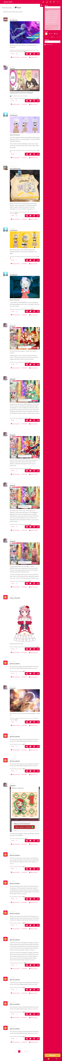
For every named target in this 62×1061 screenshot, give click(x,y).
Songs (48, 18)
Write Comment (16, 57)
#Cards (17, 50)
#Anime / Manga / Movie (15, 98)
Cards (56, 14)
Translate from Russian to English (20, 95)
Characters (49, 14)
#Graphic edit (19, 150)
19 (25, 1051)
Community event (51, 20)
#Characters (13, 50)
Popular (46, 31)
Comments (24, 57)
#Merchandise (30, 212)
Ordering (47, 39)
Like (13, 53)
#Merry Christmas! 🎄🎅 (20, 51)
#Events (18, 362)
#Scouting (21, 50)
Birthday (55, 18)
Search (46, 5)
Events (56, 16)
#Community (25, 150)
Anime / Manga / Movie (52, 12)
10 (16, 53)
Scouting (49, 16)
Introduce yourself (51, 22)
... (23, 1051)
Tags (46, 10)
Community (7, 8)
